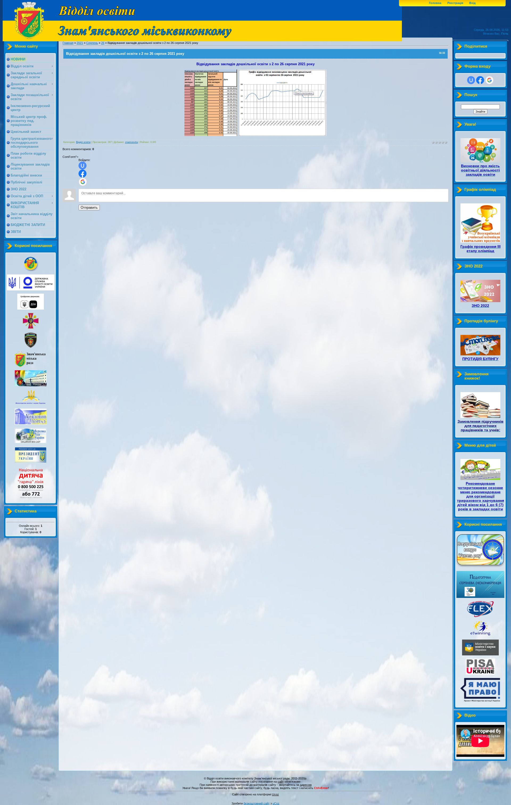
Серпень (92, 42)
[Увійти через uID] (82, 166)
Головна (435, 3)
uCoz (276, 803)
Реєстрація (455, 3)
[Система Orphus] (255, 791)
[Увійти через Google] (83, 182)
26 (102, 42)
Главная (68, 42)
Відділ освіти (83, 142)
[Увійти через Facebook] (82, 174)
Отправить (89, 208)
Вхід (472, 3)
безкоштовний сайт (257, 803)
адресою (306, 784)
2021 (80, 42)
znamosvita (131, 142)
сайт (281, 781)
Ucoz (275, 794)
